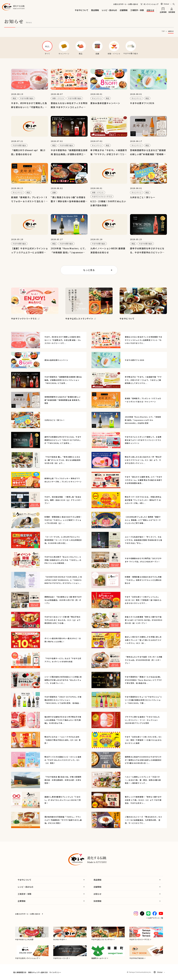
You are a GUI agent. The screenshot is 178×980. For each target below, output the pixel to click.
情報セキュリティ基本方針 (38, 972)
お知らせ (150, 10)
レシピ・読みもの (109, 10)
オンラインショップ (151, 4)
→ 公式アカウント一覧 (154, 918)
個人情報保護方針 (19, 972)
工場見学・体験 (137, 10)
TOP (163, 31)
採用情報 (171, 12)
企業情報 (163, 12)
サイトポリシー (55, 972)
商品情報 (95, 10)
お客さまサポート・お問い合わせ (125, 4)
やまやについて (81, 10)
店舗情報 (123, 10)
